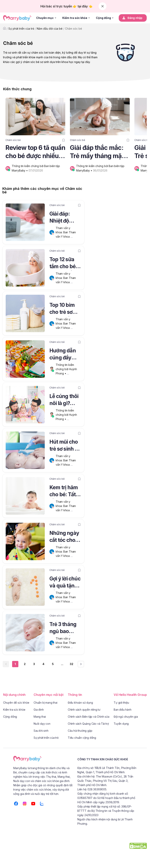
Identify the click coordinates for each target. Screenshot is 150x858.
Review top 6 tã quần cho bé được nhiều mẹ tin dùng (35, 152)
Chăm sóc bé (73, 28)
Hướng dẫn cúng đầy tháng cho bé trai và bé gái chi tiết (65, 355)
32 (71, 664)
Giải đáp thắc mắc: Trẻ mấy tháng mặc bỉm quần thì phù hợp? (97, 152)
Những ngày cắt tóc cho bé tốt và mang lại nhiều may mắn (64, 537)
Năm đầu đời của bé (49, 28)
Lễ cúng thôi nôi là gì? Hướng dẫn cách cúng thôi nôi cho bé (63, 400)
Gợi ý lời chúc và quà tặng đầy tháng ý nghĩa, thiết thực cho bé (64, 583)
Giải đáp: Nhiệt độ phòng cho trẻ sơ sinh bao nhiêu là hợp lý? (63, 218)
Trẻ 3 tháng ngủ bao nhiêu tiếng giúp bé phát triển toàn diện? (64, 628)
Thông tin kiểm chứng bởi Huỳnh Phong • (67, 369)
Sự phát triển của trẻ (21, 28)
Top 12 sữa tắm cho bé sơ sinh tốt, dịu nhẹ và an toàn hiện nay (64, 263)
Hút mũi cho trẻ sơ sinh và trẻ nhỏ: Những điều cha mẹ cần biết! (65, 446)
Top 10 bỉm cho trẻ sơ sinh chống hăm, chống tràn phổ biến (65, 309)
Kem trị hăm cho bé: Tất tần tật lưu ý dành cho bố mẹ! (64, 491)
